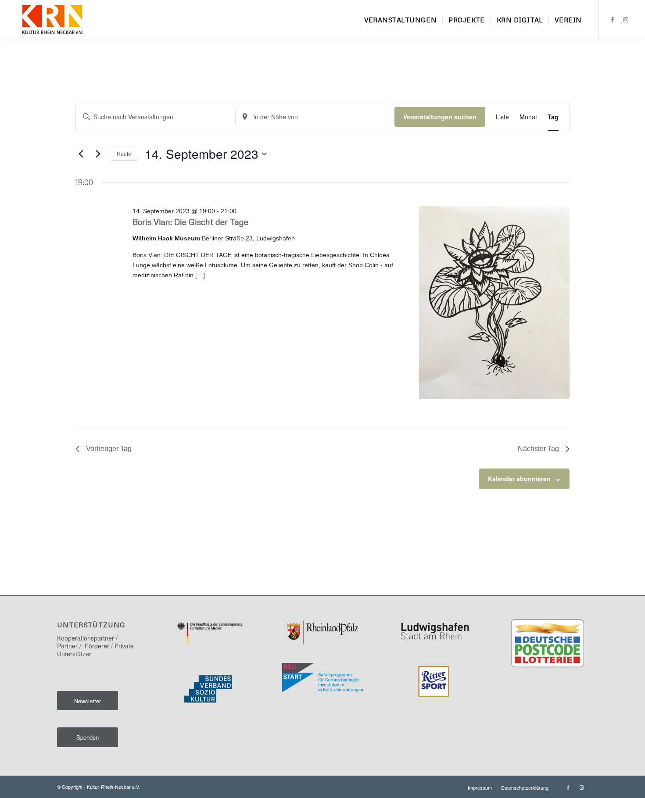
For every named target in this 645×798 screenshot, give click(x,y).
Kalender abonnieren (519, 478)
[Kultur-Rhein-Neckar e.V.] (52, 19)
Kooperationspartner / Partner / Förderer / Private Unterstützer (95, 645)
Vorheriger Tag (109, 448)
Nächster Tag (538, 448)
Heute (124, 153)
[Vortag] (80, 154)
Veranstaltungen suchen (440, 116)
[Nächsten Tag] (98, 154)
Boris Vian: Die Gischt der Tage (190, 222)
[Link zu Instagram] (625, 19)
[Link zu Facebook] (612, 19)
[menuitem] (400, 19)
